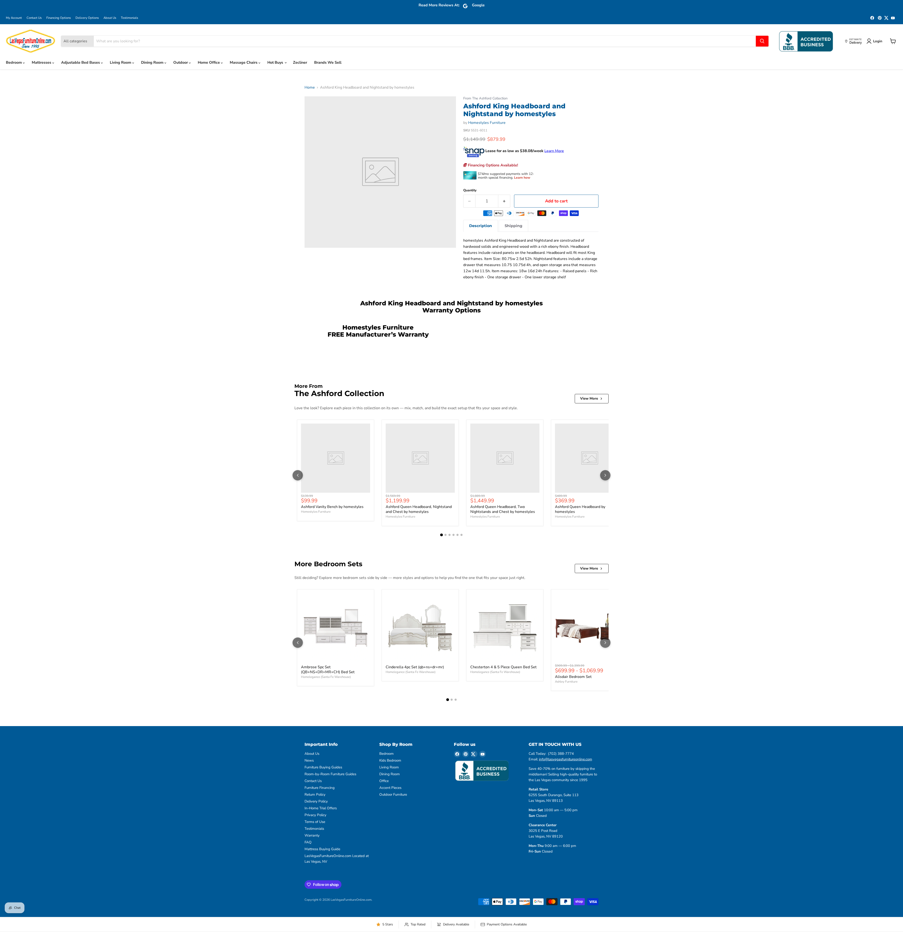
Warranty (312, 835)
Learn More (554, 150)
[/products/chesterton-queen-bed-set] (504, 627)
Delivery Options (87, 18)
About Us (109, 18)
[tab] (480, 226)
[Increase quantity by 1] (504, 201)
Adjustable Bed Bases (81, 62)
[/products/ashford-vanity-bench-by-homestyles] (335, 458)
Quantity (469, 190)
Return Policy (315, 794)
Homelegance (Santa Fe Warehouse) (326, 677)
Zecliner (300, 62)
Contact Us (34, 18)
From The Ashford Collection (485, 98)
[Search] (762, 41)
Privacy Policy (315, 815)
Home (310, 87)
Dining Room (152, 62)
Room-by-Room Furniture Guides (330, 774)
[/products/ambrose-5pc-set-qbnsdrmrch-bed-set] (335, 627)
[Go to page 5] (457, 535)
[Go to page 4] (453, 535)
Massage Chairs (244, 62)
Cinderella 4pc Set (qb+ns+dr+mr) (415, 667)
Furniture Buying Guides (323, 767)
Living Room (121, 62)
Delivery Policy (316, 801)
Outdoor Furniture (393, 794)
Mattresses (42, 62)
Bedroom (14, 62)
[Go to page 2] (445, 535)
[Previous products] (298, 475)
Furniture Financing (320, 787)
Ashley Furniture (566, 682)
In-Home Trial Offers (321, 808)
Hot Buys (275, 62)
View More (589, 398)
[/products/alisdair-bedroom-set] (589, 627)
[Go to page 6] (461, 535)
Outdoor (181, 62)
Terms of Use (315, 821)
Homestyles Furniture (487, 122)
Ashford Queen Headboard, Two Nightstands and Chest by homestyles (502, 509)
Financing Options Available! (492, 165)
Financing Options (58, 18)
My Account (14, 18)
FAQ (308, 842)
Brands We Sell (327, 62)
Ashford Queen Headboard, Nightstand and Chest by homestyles (419, 509)
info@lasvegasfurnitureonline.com (565, 759)
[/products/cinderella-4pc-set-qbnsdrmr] (420, 627)
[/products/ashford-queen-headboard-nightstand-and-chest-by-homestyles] (420, 458)
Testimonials (129, 18)
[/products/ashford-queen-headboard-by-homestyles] (589, 458)
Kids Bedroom (390, 760)
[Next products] (605, 475)
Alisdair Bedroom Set (573, 676)
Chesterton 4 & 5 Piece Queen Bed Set (503, 667)
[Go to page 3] (449, 535)
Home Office (209, 62)
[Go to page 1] (441, 534)
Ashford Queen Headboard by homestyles (580, 509)
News (309, 760)
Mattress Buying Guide (322, 849)
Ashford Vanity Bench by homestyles (332, 506)
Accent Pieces (390, 787)
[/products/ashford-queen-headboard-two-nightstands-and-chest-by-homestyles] (504, 458)
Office (384, 781)
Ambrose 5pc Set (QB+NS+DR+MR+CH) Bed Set (328, 670)
